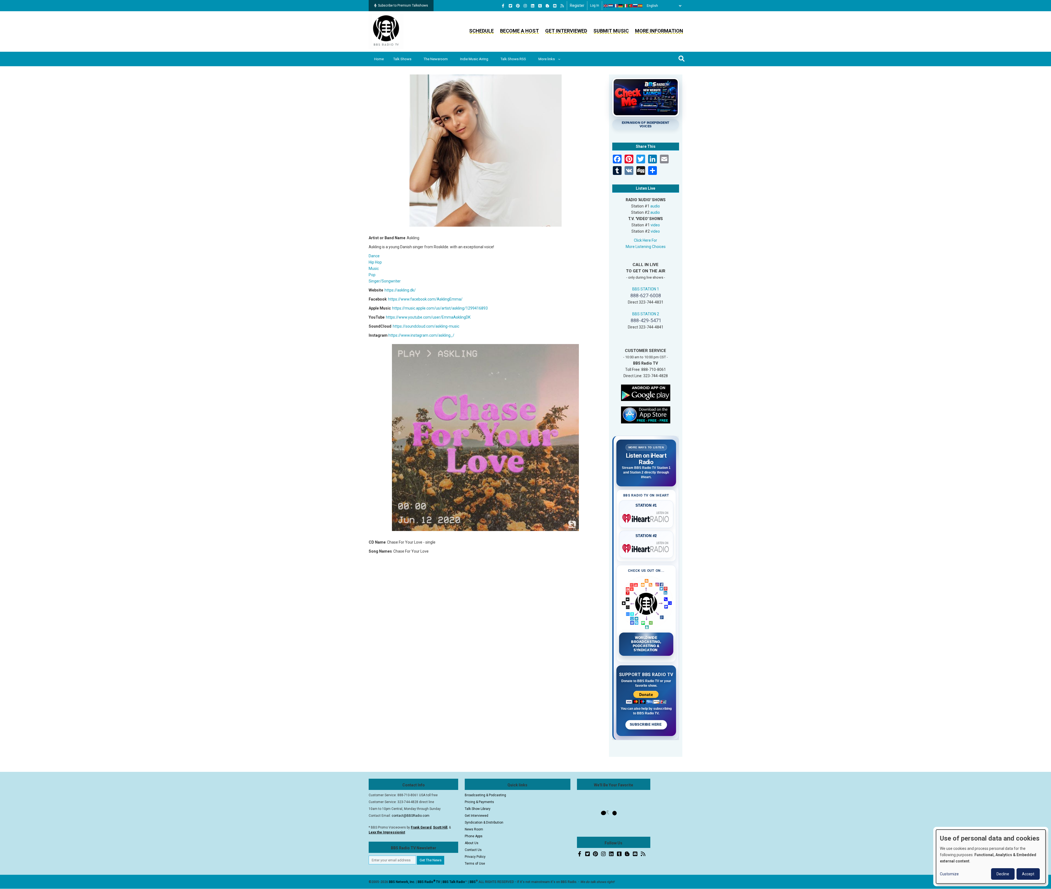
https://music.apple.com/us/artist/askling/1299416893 (440, 308)
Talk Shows (402, 59)
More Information (659, 31)
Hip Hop (375, 262)
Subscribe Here (646, 724)
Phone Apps (474, 836)
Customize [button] (949, 874)
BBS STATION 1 (645, 289)
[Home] (386, 31)
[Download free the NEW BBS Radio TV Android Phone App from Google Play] (645, 392)
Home (379, 59)
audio (655, 206)
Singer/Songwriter (385, 281)
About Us (471, 843)
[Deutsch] (620, 6)
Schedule (481, 31)
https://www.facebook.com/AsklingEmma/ (425, 299)
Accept (1028, 874)
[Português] (630, 6)
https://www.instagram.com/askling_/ (421, 335)
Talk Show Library (477, 809)
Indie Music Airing (474, 59)
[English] (606, 6)
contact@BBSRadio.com (410, 816)
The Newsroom (436, 59)
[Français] (615, 6)
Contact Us (473, 850)
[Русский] (635, 6)
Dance (374, 256)
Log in (594, 5)
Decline (1003, 874)
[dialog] (991, 857)
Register (577, 5)
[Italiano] (625, 6)
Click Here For (645, 240)
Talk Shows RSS (513, 59)
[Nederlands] (610, 6)
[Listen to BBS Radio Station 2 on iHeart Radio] (646, 547)
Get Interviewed (566, 31)
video (655, 225)
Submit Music (611, 31)
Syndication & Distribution (484, 822)
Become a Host (519, 31)
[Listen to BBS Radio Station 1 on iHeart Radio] (646, 517)
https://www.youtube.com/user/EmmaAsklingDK (428, 317)
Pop (372, 275)
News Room (474, 829)
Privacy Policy (475, 857)
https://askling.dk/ (400, 290)
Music (374, 268)
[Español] (640, 6)
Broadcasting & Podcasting (485, 795)
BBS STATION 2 (645, 314)
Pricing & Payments (479, 802)
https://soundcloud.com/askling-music (426, 326)
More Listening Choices (646, 246)
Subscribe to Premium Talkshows (403, 5)
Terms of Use (475, 863)
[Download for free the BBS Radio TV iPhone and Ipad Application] (645, 414)
